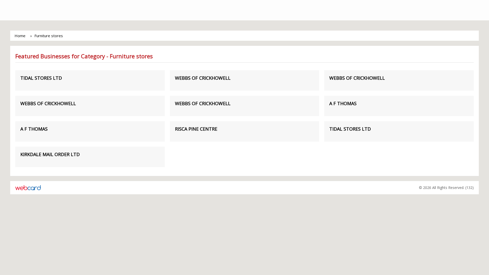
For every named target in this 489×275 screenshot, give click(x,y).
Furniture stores (48, 35)
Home (20, 35)
